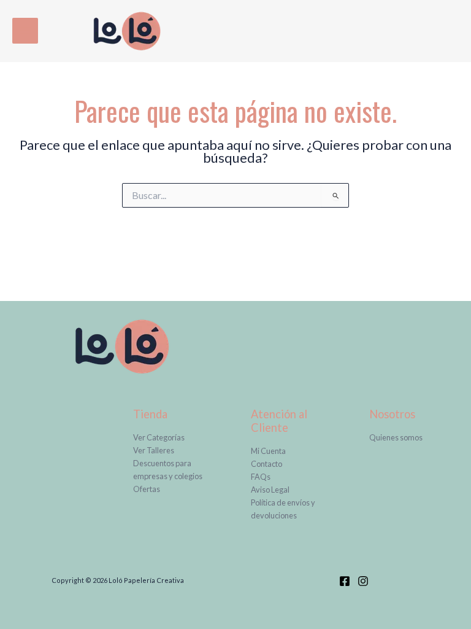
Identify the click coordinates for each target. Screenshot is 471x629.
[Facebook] (344, 581)
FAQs (260, 477)
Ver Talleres (153, 450)
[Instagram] (363, 581)
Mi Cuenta (268, 451)
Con (258, 464)
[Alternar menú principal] (25, 31)
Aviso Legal (270, 489)
